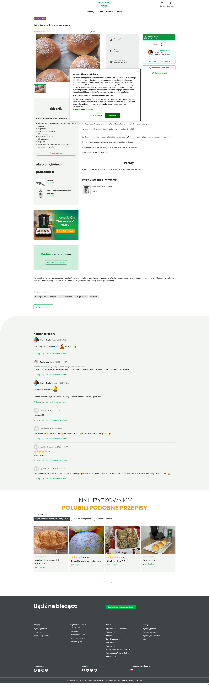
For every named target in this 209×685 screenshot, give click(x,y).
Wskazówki (110, 646)
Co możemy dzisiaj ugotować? (118, 649)
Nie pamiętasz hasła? (78, 638)
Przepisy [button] (90, 12)
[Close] (137, 71)
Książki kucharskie (113, 639)
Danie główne (40, 297)
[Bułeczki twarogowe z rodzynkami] (86, 540)
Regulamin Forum (113, 656)
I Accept (112, 115)
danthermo (152, 564)
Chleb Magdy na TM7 (116, 561)
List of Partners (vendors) (83, 109)
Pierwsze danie (66, 297)
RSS (144, 639)
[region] (105, 95)
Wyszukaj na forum (150, 632)
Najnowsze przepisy (41, 636)
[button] (162, 4)
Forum (108, 625)
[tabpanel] (104, 555)
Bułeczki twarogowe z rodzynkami (86, 561)
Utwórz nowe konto (77, 635)
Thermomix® (111, 632)
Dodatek (93, 297)
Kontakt (83, 680)
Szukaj (145, 625)
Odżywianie (110, 643)
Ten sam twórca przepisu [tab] (82, 519)
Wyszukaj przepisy (41, 629)
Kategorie (37, 632)
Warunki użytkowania (95, 680)
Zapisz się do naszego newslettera (121, 607)
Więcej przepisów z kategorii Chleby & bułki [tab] (52, 519)
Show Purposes (96, 115)
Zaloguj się (74, 631)
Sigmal (42, 567)
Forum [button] (100, 12)
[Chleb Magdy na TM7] (122, 540)
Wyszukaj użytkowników (152, 636)
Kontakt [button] (109, 12)
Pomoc (139, 680)
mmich (43, 447)
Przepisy (37, 625)
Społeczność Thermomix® (116, 629)
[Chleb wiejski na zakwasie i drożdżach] (51, 540)
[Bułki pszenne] (158, 540)
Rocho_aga (44, 362)
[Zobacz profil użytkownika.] (150, 52)
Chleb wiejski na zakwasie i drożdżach (47, 562)
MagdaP (115, 565)
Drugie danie (81, 297)
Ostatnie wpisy (76, 642)
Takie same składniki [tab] (104, 519)
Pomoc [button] (119, 12)
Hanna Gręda (165, 50)
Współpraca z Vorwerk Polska (117, 653)
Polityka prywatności (113, 680)
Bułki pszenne (149, 560)
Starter (53, 297)
